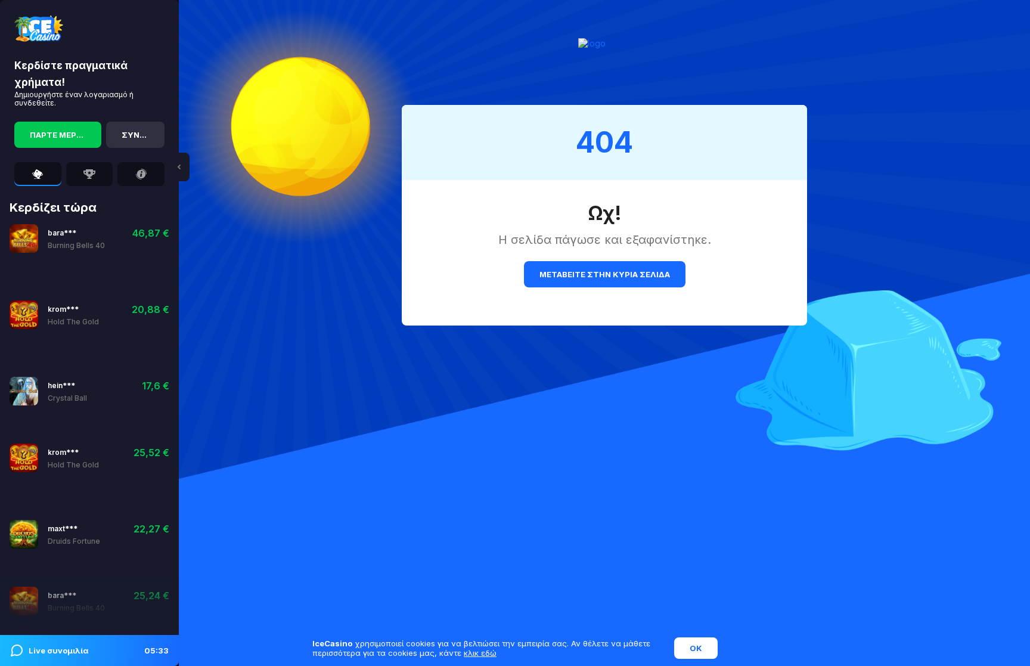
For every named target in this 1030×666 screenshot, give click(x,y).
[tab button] (37, 174)
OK (696, 648)
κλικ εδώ (480, 653)
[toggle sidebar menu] (179, 167)
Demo (106, 238)
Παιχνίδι (66, 238)
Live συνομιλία (99, 650)
